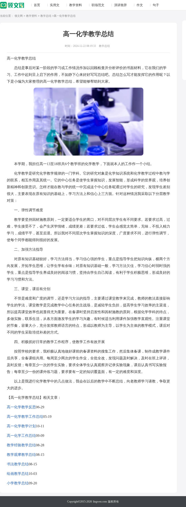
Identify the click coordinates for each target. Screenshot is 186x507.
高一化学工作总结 (21, 435)
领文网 (19, 15)
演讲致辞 (120, 5)
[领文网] (12, 5)
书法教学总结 (18, 464)
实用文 (54, 5)
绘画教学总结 (18, 474)
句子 (156, 5)
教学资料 (75, 5)
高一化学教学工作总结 (25, 416)
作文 (140, 5)
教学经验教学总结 (21, 445)
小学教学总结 (18, 483)
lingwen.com (100, 501)
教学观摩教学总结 (21, 455)
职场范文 (98, 5)
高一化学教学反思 (21, 407)
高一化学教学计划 (21, 426)
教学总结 (45, 15)
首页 (37, 5)
